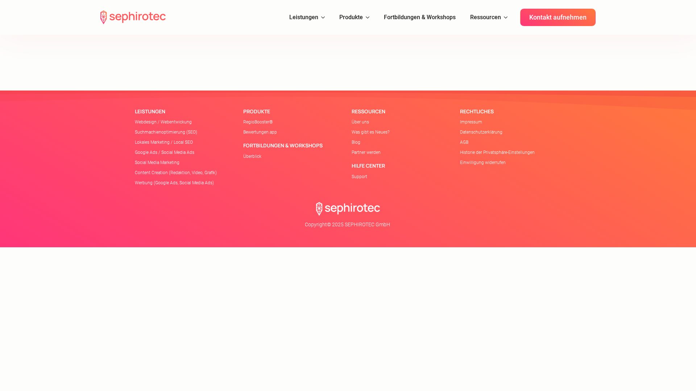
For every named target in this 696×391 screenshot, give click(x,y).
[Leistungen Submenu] (325, 17)
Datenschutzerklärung (481, 132)
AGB (464, 142)
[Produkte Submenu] (370, 17)
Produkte (351, 17)
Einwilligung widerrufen (483, 162)
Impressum (471, 122)
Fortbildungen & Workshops (420, 17)
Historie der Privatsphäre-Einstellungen (497, 152)
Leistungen (303, 17)
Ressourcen (485, 17)
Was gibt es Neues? (370, 132)
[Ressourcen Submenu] (508, 17)
